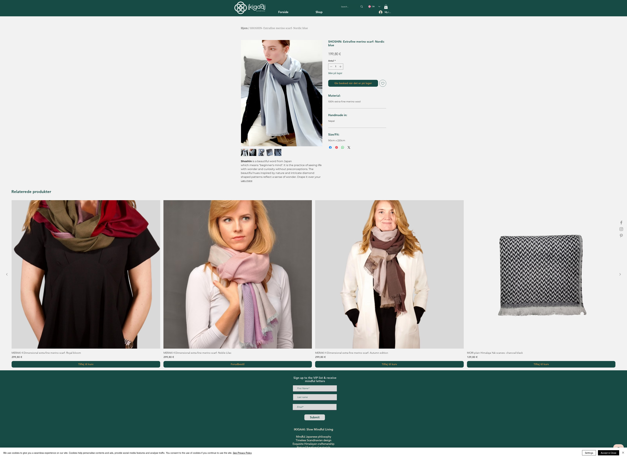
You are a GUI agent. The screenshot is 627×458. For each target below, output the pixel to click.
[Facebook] (621, 222)
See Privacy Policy (242, 452)
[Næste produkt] (620, 274)
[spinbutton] (336, 66)
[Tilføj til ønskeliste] (382, 83)
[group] (313, 284)
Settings (589, 452)
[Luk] (623, 452)
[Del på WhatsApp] (343, 147)
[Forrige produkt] (7, 274)
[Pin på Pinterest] (336, 147)
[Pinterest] (621, 235)
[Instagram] (621, 229)
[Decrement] (331, 66)
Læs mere (246, 180)
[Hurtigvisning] (86, 274)
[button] (386, 6)
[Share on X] (349, 147)
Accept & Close (608, 452)
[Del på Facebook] (330, 147)
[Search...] (362, 6)
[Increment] (341, 66)
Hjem (244, 28)
